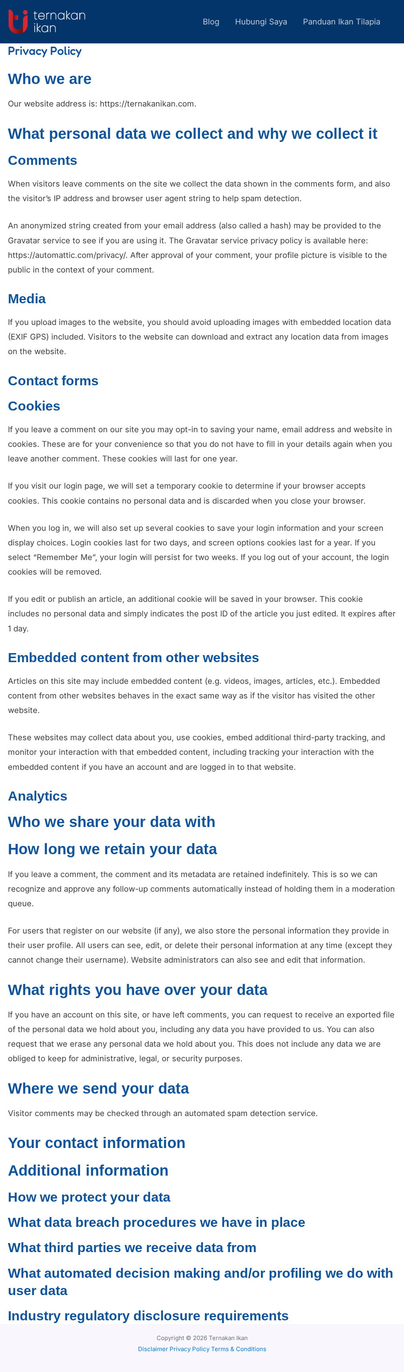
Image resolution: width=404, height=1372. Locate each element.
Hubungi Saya (261, 21)
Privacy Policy (189, 1349)
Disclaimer (153, 1349)
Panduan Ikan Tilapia (341, 21)
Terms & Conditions (238, 1349)
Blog (211, 21)
